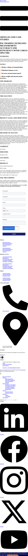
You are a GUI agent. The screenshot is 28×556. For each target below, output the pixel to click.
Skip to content (3, 0)
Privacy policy (14, 555)
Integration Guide (6, 275)
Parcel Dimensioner (7, 244)
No (10, 555)
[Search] (15, 400)
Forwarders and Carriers (8, 259)
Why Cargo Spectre (7, 376)
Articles (6, 395)
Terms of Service (8, 371)
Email (1, 354)
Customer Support (6, 273)
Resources (5, 394)
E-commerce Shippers (7, 260)
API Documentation (7, 274)
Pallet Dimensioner (6, 242)
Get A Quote (5, 397)
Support (4, 390)
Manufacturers (6, 258)
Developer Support (9, 393)
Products (4, 377)
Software (4, 246)
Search (1, 399)
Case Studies (7, 396)
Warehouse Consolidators (8, 261)
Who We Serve (6, 383)
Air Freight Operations (7, 256)
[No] (18, 555)
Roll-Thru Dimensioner (7, 243)
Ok (8, 555)
